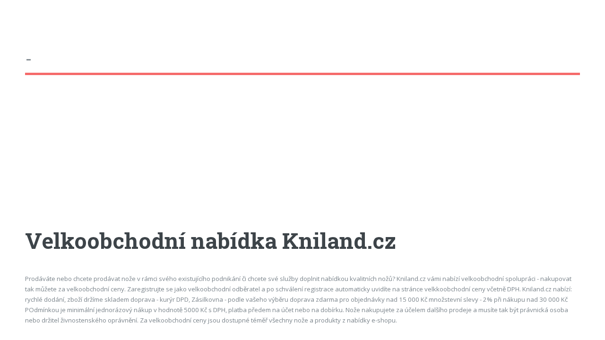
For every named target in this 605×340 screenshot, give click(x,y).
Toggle (17, 17)
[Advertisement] (302, 160)
